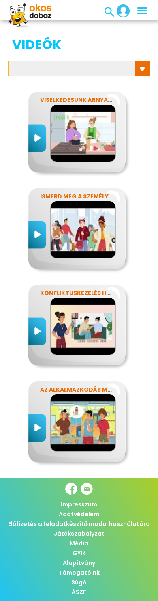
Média (79, 543)
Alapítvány (79, 563)
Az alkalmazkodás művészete (88, 390)
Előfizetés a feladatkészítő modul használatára (79, 524)
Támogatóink (79, 573)
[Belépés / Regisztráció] (121, 10)
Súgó (79, 582)
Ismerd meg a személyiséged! (86, 196)
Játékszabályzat (79, 534)
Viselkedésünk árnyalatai (82, 100)
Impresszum (79, 504)
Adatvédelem (79, 514)
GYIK (79, 553)
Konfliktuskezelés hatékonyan (91, 293)
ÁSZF (79, 592)
